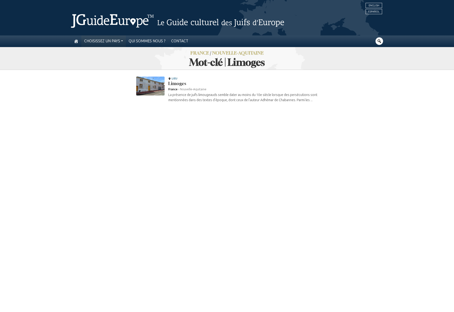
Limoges (177, 83)
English (374, 5)
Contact (179, 41)
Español (374, 11)
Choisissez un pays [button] (102, 41)
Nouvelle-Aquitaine (238, 53)
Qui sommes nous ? (147, 41)
